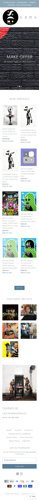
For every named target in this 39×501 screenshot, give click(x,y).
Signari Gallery (15, 494)
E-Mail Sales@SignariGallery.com (14, 413)
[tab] (17, 86)
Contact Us (28, 430)
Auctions (18, 430)
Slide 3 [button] (21, 86)
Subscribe (26, 441)
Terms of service (26, 437)
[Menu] (35, 17)
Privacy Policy (11, 437)
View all (19, 288)
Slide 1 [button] (17, 86)
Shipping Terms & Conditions (19, 434)
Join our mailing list (19, 447)
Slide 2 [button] (19, 86)
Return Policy (14, 441)
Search (9, 430)
